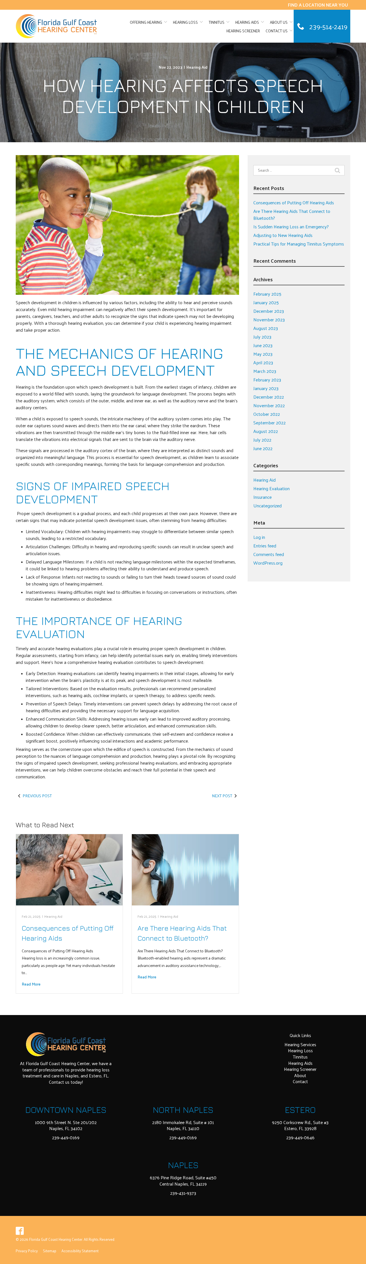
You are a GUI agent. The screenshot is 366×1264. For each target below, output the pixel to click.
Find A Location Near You (318, 4)
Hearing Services (300, 1044)
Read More (31, 984)
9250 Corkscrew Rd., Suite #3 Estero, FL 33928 (300, 1125)
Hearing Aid (197, 67)
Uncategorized (267, 505)
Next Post (222, 796)
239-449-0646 (300, 1137)
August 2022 (265, 431)
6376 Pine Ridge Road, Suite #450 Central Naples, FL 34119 (183, 1180)
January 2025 (266, 302)
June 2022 (262, 448)
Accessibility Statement (80, 1250)
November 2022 (269, 405)
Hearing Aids (247, 22)
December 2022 (268, 397)
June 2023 (262, 345)
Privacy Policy (27, 1250)
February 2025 (267, 294)
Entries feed (264, 545)
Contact (300, 1081)
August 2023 (265, 328)
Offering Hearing (146, 22)
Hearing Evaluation (271, 488)
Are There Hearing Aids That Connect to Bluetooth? (291, 214)
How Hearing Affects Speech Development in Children (183, 95)
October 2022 (266, 414)
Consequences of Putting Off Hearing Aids (293, 202)
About (300, 1075)
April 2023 (263, 362)
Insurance (262, 497)
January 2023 (266, 388)
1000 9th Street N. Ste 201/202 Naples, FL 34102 (66, 1125)
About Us (279, 22)
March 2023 (264, 371)
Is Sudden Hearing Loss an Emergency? (291, 226)
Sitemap (49, 1250)
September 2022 (269, 422)
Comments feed (268, 554)
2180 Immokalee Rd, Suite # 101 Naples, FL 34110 (183, 1125)
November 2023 (269, 319)
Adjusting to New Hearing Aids (283, 235)
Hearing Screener (243, 30)
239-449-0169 (65, 1137)
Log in (259, 537)
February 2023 (267, 379)
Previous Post (37, 796)
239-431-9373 (183, 1193)
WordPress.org (268, 563)
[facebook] (20, 1231)
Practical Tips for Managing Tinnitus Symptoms (298, 244)
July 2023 (262, 337)
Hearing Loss (185, 22)
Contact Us (277, 30)
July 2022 (262, 440)
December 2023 (268, 311)
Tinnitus (216, 22)
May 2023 (262, 354)
